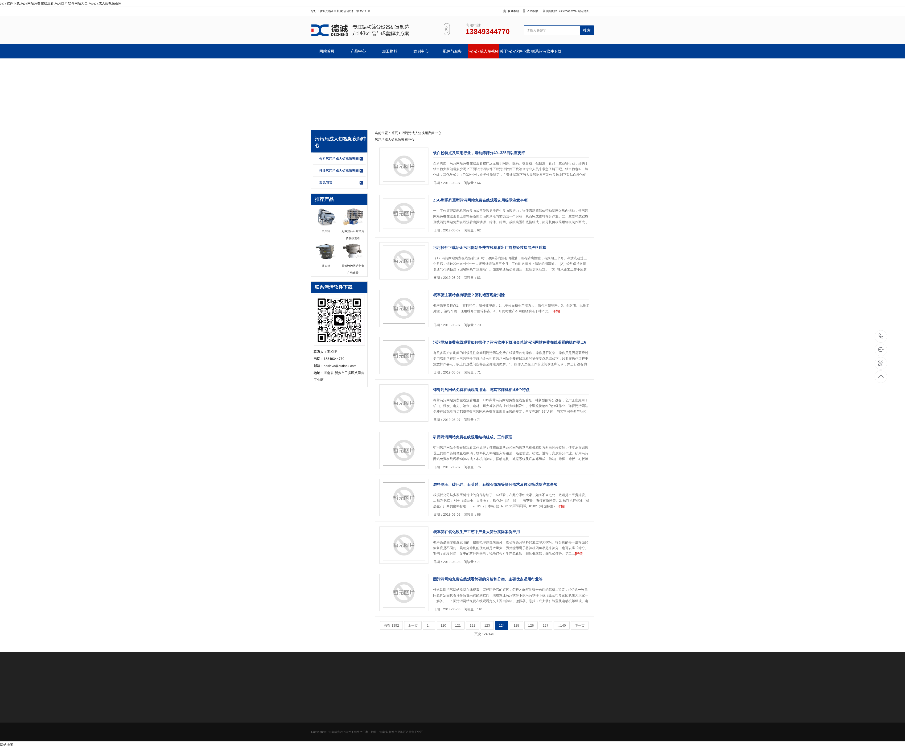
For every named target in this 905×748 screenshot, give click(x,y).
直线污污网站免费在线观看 (391, 730)
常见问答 (325, 183)
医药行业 (350, 714)
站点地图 (583, 11)
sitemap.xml (568, 11)
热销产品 (384, 696)
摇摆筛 (382, 742)
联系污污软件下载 (546, 51)
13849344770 (881, 336)
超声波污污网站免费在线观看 (391, 716)
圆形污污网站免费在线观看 (326, 709)
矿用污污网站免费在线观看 (326, 730)
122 (472, 625)
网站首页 (326, 51)
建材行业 (350, 735)
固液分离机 (319, 735)
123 (487, 625)
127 (545, 625)
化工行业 (350, 721)
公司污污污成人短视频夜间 (339, 158)
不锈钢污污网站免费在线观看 (391, 723)
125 (516, 625)
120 (443, 625)
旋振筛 (382, 707)
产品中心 (358, 51)
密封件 (414, 721)
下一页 (580, 625)
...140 (561, 625)
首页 (394, 133)
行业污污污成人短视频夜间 (339, 171)
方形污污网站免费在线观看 (326, 716)
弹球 (412, 735)
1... (429, 625)
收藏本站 (513, 11)
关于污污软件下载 (515, 51)
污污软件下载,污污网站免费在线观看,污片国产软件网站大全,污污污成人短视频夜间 (61, 3)
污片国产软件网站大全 (326, 723)
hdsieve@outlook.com (489, 723)
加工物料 (389, 51)
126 (531, 625)
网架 (412, 728)
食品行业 (350, 707)
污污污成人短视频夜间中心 (484, 53)
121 (458, 625)
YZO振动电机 (419, 707)
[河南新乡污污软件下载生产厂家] (371, 30)
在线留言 (533, 11)
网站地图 (6, 745)
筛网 (412, 714)
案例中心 (420, 51)
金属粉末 (350, 728)
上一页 (413, 625)
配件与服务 (452, 51)
